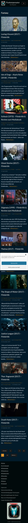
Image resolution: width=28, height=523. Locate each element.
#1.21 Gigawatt (5, 465)
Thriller (12, 169)
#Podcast (3, 481)
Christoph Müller (17, 40)
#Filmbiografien (5, 473)
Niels (4, 124)
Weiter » (14, 455)
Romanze (9, 252)
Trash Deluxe (21, 122)
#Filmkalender (4, 468)
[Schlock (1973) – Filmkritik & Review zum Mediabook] (14, 106)
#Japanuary (4, 478)
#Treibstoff (4, 483)
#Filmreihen (4, 476)
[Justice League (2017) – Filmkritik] (14, 324)
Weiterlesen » (15, 57)
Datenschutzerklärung (6, 490)
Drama (9, 81)
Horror (9, 169)
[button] (25, 254)
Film (6, 40)
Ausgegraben (4, 122)
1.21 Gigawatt (4, 81)
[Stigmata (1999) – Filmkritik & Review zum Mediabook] (14, 197)
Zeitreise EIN (14, 263)
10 (7, 455)
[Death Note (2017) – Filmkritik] (14, 410)
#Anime (3, 463)
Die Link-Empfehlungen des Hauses (9, 495)
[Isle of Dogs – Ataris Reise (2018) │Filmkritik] (14, 66)
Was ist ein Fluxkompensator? (8, 497)
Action (2, 340)
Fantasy (3, 40)
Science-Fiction (18, 382)
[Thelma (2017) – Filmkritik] (14, 239)
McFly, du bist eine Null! (14, 267)
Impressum (4, 487)
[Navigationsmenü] (23, 3)
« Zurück (4, 450)
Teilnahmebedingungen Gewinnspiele (10, 492)
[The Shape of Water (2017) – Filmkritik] (14, 282)
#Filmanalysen (4, 471)
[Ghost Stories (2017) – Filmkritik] (14, 151)
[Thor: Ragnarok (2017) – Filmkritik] (14, 367)
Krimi (8, 40)
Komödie (20, 81)
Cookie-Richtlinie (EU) (6, 500)
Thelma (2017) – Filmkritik (12, 249)
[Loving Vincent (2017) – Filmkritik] (14, 24)
